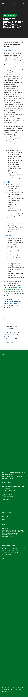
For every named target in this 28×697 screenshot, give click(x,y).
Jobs (3, 519)
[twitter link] (3, 505)
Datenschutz (6, 691)
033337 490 (8, 499)
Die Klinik (5, 516)
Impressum (18, 689)
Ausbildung (5, 522)
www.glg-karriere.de (7, 536)
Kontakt (4, 524)
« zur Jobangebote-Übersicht (13, 343)
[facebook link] (7, 505)
